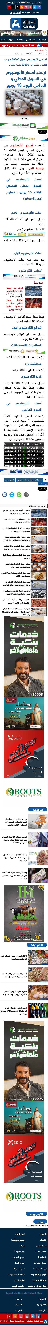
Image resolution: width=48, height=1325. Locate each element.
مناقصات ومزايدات (16, 1274)
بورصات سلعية (18, 1239)
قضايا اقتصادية (39, 1280)
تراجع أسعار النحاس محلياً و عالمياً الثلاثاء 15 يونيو (16, 556)
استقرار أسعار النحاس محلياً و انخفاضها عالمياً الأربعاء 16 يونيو (14, 304)
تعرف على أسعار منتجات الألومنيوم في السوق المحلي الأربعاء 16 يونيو (16, 511)
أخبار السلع (30, 39)
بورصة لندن (36, 167)
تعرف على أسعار (14, 287)
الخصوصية (41, 1304)
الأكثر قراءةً (37, 945)
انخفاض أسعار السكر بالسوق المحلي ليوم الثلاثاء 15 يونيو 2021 (17, 565)
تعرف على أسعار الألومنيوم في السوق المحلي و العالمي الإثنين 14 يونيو (16, 592)
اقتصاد (19, 39)
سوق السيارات (18, 1257)
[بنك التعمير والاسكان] (24, 656)
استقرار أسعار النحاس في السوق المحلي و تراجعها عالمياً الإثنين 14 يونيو (16, 601)
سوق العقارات (40, 1262)
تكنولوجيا (42, 1257)
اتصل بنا (18, 1310)
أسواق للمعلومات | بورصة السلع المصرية (24, 1292)
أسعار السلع (39, 50)
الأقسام (42, 1234)
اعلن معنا (42, 1310)
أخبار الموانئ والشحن (37, 1285)
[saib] (24, 754)
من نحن (19, 1298)
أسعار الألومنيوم (21, 145)
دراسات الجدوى (18, 1285)
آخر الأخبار (37, 809)
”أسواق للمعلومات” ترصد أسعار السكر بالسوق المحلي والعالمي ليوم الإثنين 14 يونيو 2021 (16, 611)
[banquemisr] (24, 713)
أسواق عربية (19, 1268)
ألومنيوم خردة (9, 480)
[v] (24, 472)
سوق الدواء (20, 1262)
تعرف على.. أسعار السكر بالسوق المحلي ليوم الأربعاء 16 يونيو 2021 (16, 529)
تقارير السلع (19, 1280)
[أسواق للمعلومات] (24, 792)
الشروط (19, 1304)
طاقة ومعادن (40, 1251)
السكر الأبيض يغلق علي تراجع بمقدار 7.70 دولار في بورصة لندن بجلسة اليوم (16, 538)
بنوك (22, 1245)
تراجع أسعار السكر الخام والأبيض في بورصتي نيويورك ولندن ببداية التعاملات (16, 583)
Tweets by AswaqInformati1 (36, 1225)
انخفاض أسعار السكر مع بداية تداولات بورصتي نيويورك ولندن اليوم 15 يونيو (16, 547)
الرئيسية (42, 39)
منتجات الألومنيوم (14, 290)
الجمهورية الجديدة (38, 1274)
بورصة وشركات (39, 1268)
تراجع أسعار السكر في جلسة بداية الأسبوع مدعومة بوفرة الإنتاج (15, 574)
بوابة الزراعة (20, 1251)
